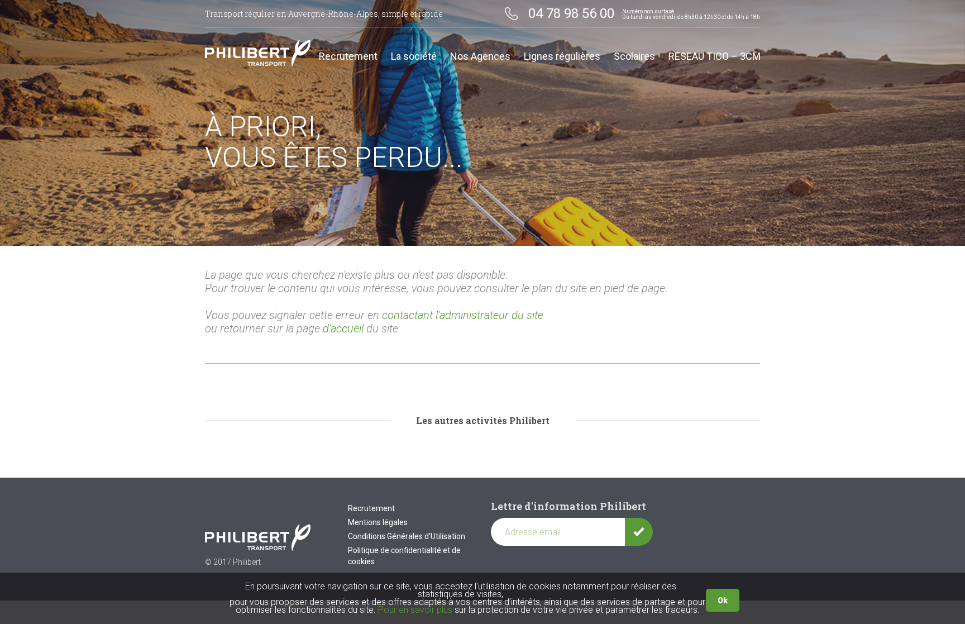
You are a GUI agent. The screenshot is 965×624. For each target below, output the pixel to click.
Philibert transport (258, 53)
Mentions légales (378, 522)
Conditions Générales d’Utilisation (406, 536)
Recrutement (348, 56)
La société (414, 56)
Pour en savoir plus (415, 609)
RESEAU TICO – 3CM (714, 56)
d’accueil (343, 328)
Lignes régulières (562, 56)
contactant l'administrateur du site (462, 315)
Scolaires (634, 56)
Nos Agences (480, 56)
